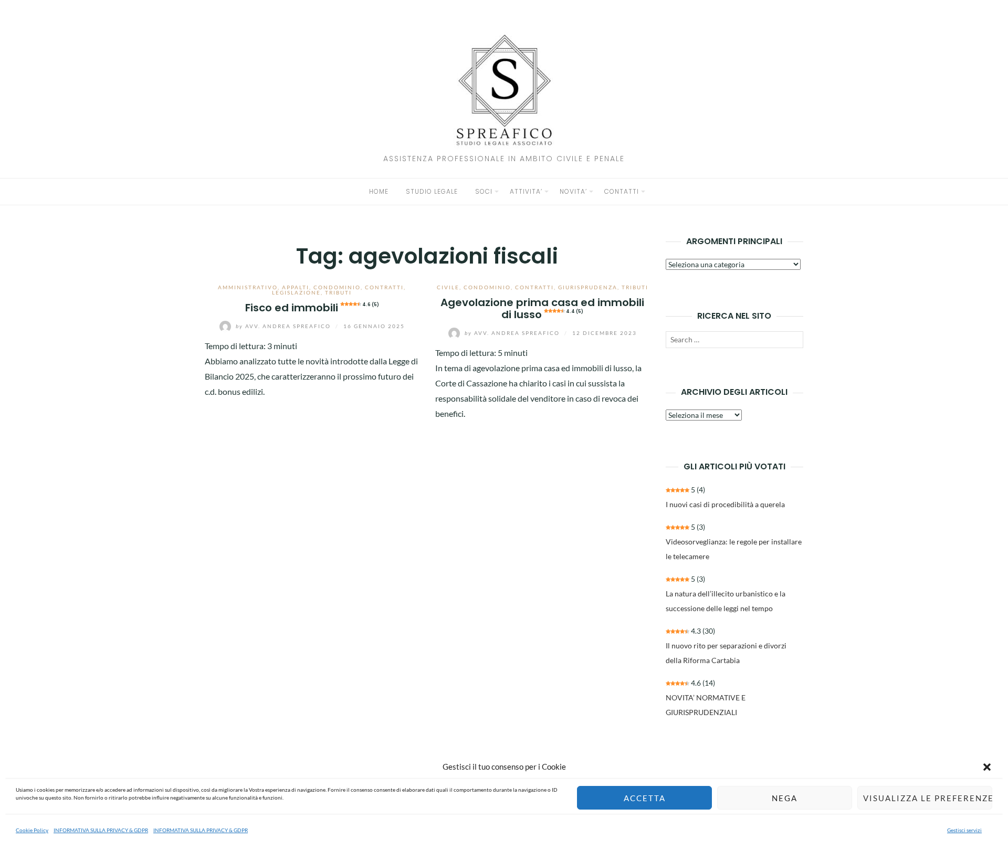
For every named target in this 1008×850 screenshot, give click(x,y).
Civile (448, 287)
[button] (987, 767)
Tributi (338, 292)
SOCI (483, 191)
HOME (378, 191)
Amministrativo (248, 287)
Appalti (295, 287)
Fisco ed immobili (312, 307)
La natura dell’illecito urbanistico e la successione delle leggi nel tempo (725, 601)
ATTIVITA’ (526, 191)
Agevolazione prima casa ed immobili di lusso (542, 308)
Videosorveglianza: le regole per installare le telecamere (734, 549)
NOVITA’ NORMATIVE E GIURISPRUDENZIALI (706, 705)
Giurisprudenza (587, 287)
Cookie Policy (32, 830)
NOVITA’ (573, 191)
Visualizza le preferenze (927, 798)
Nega (784, 798)
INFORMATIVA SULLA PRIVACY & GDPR (101, 830)
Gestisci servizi (964, 830)
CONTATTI (621, 191)
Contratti (384, 287)
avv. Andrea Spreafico (284, 326)
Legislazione (296, 292)
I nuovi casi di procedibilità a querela (725, 504)
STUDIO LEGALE (432, 191)
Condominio (337, 287)
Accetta (645, 798)
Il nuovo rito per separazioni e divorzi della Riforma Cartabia (726, 653)
